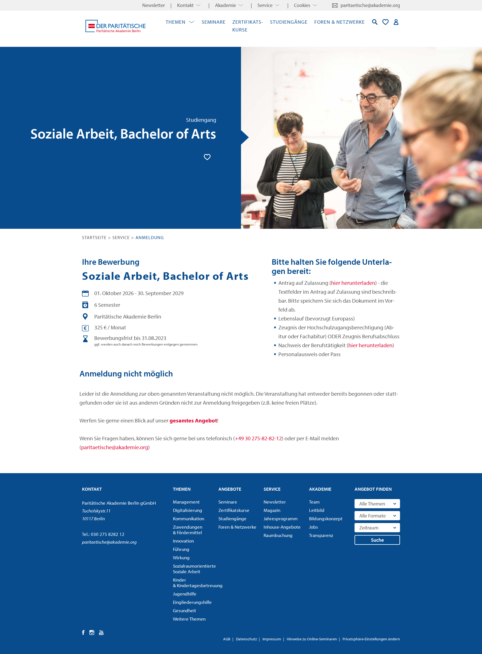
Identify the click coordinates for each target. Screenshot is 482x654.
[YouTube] (101, 632)
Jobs (313, 527)
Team (314, 502)
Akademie (225, 5)
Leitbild (316, 510)
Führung (181, 549)
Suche (377, 540)
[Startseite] (115, 26)
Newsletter (153, 5)
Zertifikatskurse (233, 510)
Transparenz (321, 535)
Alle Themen (372, 503)
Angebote (229, 489)
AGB (226, 638)
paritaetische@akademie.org (370, 5)
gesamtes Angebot (193, 420)
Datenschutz (246, 638)
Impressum (271, 638)
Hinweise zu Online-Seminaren (312, 638)
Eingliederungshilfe (192, 602)
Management (186, 502)
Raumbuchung (278, 535)
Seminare (214, 22)
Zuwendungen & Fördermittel (187, 529)
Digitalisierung (187, 510)
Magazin (272, 510)
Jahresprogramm (281, 518)
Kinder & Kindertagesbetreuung (194, 582)
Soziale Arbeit (194, 568)
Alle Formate (372, 515)
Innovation (183, 541)
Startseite (94, 237)
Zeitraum (369, 527)
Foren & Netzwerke (339, 22)
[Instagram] (92, 632)
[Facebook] (83, 632)
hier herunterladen (353, 282)
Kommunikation (188, 518)
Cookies (302, 5)
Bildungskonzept (326, 518)
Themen (175, 22)
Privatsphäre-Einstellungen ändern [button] (371, 638)
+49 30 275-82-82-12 (258, 438)
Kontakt (185, 5)
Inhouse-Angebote (282, 527)
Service (265, 5)
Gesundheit (184, 610)
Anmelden (396, 22)
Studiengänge (289, 22)
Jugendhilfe (184, 594)
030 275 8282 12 (107, 534)
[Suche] (375, 22)
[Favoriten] (385, 22)
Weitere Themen (189, 619)
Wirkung (181, 557)
